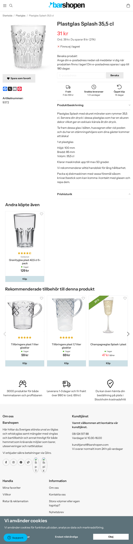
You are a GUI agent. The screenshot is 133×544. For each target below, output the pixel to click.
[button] (24, 279)
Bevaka (114, 75)
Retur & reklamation (15, 501)
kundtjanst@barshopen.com (90, 444)
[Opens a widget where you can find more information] (15, 538)
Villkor (7, 494)
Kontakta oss (57, 494)
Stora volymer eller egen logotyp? (64, 503)
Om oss (54, 487)
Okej (110, 536)
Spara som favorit (20, 78)
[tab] (93, 105)
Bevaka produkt (67, 56)
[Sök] (11, 5)
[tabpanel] (93, 149)
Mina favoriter (12, 487)
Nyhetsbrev (56, 512)
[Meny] (5, 5)
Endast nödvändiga (66, 536)
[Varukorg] (128, 5)
